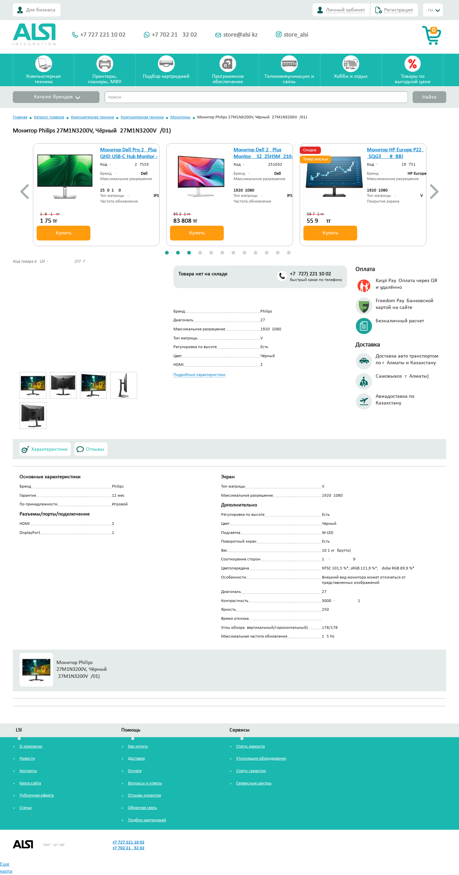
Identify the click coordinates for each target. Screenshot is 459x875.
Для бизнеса (40, 10)
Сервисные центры (254, 783)
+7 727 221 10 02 (103, 35)
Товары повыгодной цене (412, 79)
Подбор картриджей (166, 76)
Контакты (28, 771)
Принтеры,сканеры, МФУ (104, 79)
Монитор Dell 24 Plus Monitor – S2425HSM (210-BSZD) (263, 157)
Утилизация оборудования (261, 758)
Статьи (25, 808)
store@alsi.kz (240, 35)
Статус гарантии (251, 771)
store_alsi (296, 35)
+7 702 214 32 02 (174, 35)
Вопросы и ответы (145, 783)
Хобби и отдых (351, 76)
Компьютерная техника (92, 117)
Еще (4, 864)
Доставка (136, 758)
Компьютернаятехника (43, 79)
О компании (30, 746)
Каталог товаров (49, 117)
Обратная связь (142, 808)
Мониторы (180, 117)
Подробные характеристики (199, 375)
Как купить (138, 746)
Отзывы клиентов (144, 795)
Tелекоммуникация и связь (289, 79)
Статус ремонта (250, 746)
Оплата (134, 771)
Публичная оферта (36, 795)
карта (6, 871)
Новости (27, 758)
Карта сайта (30, 783)
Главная (20, 117)
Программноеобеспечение (228, 79)
